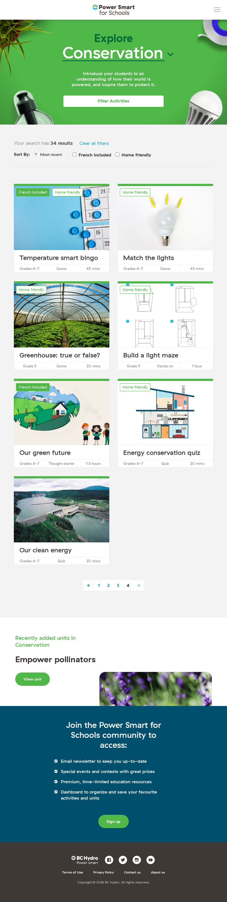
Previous (88, 585)
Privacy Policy (103, 872)
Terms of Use (72, 872)
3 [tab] (118, 691)
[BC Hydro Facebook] (111, 859)
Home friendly (136, 155)
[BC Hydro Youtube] (152, 859)
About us (158, 872)
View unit (33, 679)
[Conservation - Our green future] (61, 424)
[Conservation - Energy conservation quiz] (165, 424)
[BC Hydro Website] (86, 859)
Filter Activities (113, 101)
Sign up (113, 821)
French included (95, 155)
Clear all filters (94, 143)
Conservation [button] (112, 52)
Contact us (132, 872)
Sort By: (22, 154)
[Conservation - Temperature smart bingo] (61, 229)
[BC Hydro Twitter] (125, 859)
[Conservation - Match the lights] (165, 229)
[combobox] (49, 155)
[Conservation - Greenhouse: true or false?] (61, 327)
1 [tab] (106, 691)
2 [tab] (112, 691)
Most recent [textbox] (51, 154)
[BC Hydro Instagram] (139, 859)
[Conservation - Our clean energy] (61, 521)
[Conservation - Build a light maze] (165, 327)
